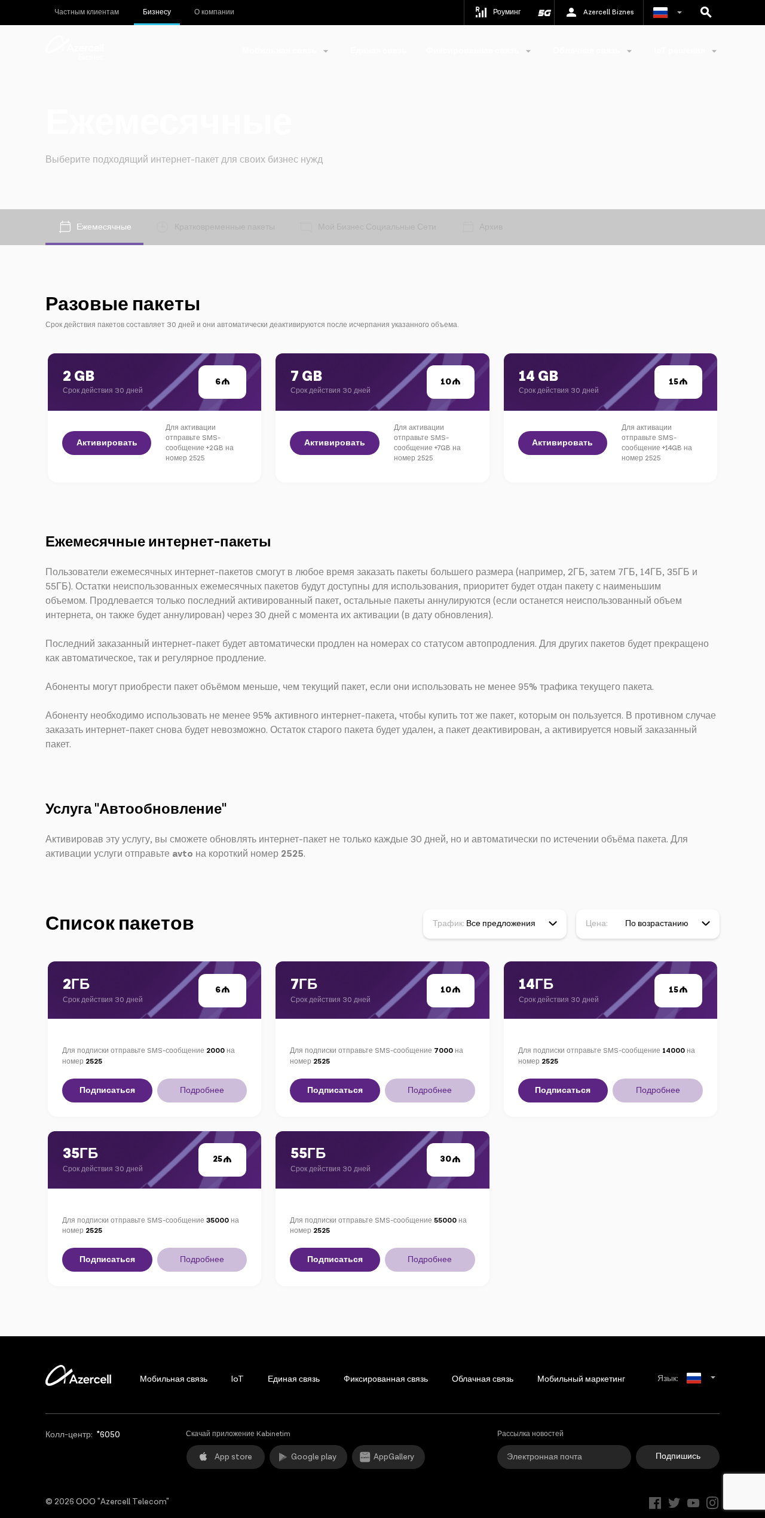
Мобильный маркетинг (581, 1379)
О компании (214, 12)
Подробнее (202, 1090)
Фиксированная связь (386, 1379)
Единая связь (378, 50)
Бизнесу (157, 12)
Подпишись (678, 1456)
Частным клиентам (86, 12)
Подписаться (107, 1090)
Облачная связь (482, 1379)
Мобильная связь (173, 1379)
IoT (237, 1379)
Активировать (106, 443)
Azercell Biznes (608, 12)
